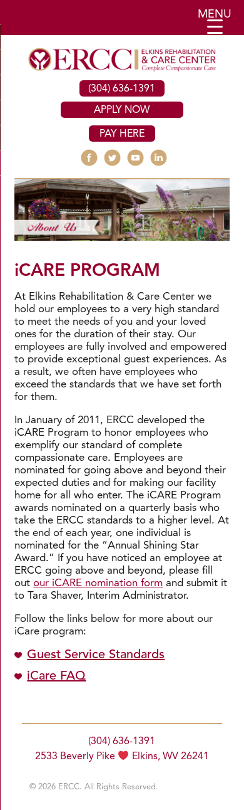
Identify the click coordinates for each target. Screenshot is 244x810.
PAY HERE (122, 134)
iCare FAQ (56, 676)
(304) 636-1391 (121, 89)
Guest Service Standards (96, 655)
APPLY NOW (122, 110)
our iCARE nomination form (98, 583)
